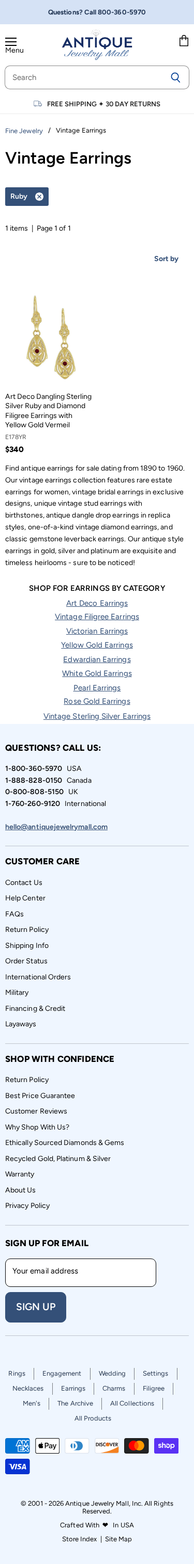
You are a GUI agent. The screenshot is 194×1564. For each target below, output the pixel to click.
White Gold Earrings (96, 673)
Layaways (21, 1024)
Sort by (166, 258)
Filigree (154, 1388)
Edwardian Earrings (96, 659)
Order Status (26, 961)
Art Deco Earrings (97, 603)
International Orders (38, 977)
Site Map (118, 1539)
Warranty (20, 1174)
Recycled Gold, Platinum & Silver (58, 1158)
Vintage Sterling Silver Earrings (97, 716)
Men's (31, 1403)
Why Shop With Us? (37, 1127)
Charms (113, 1388)
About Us (20, 1190)
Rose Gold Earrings (97, 701)
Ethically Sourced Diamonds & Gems (64, 1142)
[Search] (175, 77)
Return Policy (27, 929)
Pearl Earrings (97, 687)
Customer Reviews (36, 1111)
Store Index (79, 1539)
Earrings (73, 1388)
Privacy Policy (27, 1205)
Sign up (35, 1307)
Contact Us (23, 882)
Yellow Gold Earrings (96, 645)
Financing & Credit (35, 1008)
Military (17, 992)
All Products (93, 1418)
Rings (16, 1373)
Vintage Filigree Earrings (97, 616)
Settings (156, 1373)
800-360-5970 (122, 12)
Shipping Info (27, 945)
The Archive (75, 1403)
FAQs (14, 914)
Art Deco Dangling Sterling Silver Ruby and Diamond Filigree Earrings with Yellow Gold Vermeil (48, 410)
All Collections (132, 1403)
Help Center (25, 898)
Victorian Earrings (97, 631)
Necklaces (28, 1388)
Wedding (112, 1373)
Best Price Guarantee (40, 1095)
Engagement (62, 1373)
